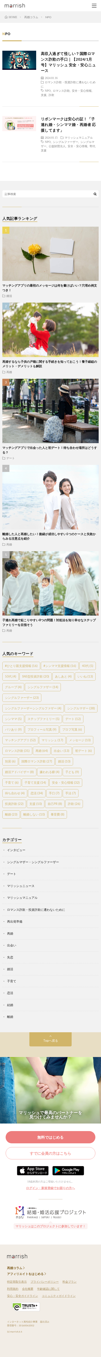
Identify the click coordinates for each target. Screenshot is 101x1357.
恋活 (37, 793)
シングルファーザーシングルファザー (33, 708)
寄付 (92, 146)
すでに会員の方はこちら (50, 1153)
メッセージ (80, 740)
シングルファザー (42, 687)
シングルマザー (81, 708)
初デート (83, 751)
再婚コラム (14, 1268)
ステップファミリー (43, 719)
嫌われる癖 (49, 772)
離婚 (11, 814)
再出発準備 (14, 921)
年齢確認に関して (48, 1288)
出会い (61, 751)
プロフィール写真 (41, 729)
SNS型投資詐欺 (35, 676)
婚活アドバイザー (19, 772)
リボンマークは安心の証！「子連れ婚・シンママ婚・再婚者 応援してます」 (68, 124)
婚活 (9, 295)
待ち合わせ (15, 793)
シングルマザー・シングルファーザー (33, 862)
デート (10, 458)
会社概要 (27, 1288)
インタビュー (16, 850)
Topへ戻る (50, 1040)
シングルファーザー (65, 141)
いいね (85, 676)
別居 (10, 761)
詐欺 (51, 94)
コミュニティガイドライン (59, 1296)
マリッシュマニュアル (79, 137)
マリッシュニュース (21, 886)
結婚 (10, 1005)
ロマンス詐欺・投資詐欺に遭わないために (36, 910)
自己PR (55, 804)
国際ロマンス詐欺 (36, 761)
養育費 (57, 814)
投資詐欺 (14, 804)
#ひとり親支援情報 (21, 666)
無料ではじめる (50, 1137)
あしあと (63, 676)
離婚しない (34, 814)
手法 (70, 793)
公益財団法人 (57, 146)
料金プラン (69, 1281)
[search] (95, 193)
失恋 (10, 957)
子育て (12, 782)
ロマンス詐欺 (61, 90)
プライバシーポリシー (45, 1281)
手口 (54, 793)
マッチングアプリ (20, 740)
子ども (72, 772)
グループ (13, 687)
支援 (44, 94)
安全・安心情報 (82, 90)
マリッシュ (52, 740)
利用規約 (12, 1288)
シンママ (13, 719)
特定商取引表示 (17, 1281)
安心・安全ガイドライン (22, 1296)
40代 (87, 666)
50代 (10, 676)
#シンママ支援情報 (59, 666)
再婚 (9, 371)
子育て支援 (35, 782)
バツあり (13, 729)
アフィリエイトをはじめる (25, 1274)
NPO (48, 90)
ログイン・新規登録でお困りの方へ (50, 1188)
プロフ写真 (72, 729)
